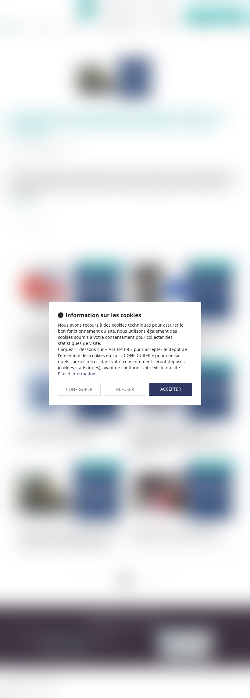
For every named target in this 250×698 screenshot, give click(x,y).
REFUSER (125, 389)
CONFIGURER (79, 389)
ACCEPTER (170, 389)
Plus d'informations (78, 374)
